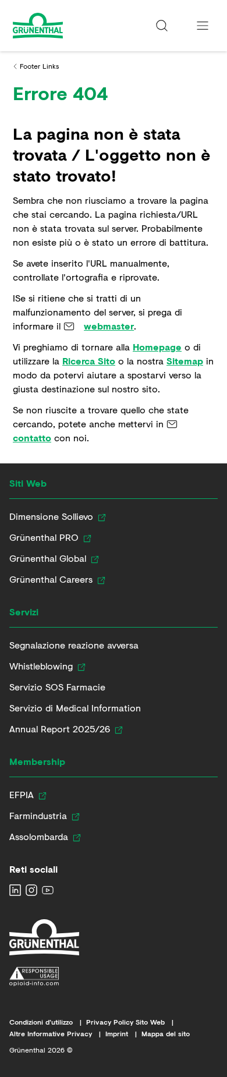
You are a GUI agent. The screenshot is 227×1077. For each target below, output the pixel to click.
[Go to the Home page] (59, 25)
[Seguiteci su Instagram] (31, 890)
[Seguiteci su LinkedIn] (15, 890)
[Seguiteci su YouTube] (48, 890)
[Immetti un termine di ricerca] (162, 26)
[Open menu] (202, 25)
